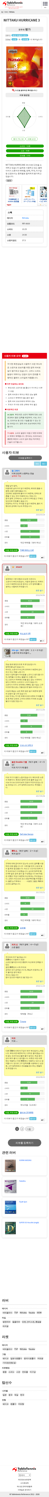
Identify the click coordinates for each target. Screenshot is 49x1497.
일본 (5, 1394)
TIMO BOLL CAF (27, 550)
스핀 (18, 1371)
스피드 (11, 1371)
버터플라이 (7, 1312)
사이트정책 (24, 1483)
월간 (43, 463)
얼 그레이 (16, 470)
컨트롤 (25, 1371)
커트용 (40, 1358)
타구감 (33, 1371)
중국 (10, 1394)
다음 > (30, 1128)
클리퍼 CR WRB (26, 1112)
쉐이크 (5, 1358)
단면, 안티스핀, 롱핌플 (31, 1321)
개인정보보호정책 (24, 1479)
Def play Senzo (26, 834)
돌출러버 (16, 1321)
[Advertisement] (24, 274)
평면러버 (6, 1321)
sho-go (15, 650)
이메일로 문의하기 (24, 1490)
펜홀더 (13, 1404)
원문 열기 (39, 510)
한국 (22, 1394)
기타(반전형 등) (9, 1362)
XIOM (39, 1312)
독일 (16, 1394)
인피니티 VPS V (26, 745)
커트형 (21, 1404)
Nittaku (23, 1312)
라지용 (5, 1326)
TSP (16, 1312)
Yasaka (32, 1312)
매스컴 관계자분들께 (24, 1486)
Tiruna (23, 1021)
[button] (24, 67)
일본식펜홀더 (16, 1358)
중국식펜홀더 (29, 1358)
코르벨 (23, 927)
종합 (5, 1371)
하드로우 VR (25, 633)
